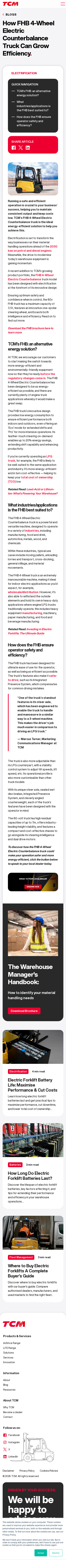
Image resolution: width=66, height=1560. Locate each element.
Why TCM (8, 1407)
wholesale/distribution (23, 592)
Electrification (24, 73)
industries (32, 530)
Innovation (9, 1362)
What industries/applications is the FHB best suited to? (34, 106)
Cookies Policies (49, 1471)
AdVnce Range (11, 1343)
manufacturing (32, 613)
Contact (8, 1417)
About (6, 1380)
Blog (5, 1385)
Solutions (8, 1352)
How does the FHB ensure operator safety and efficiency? (34, 121)
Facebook (11, 1435)
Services (8, 1357)
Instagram (11, 1442)
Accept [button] (40, 1552)
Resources (9, 1389)
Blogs (11, 14)
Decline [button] (55, 1552)
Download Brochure (24, 1010)
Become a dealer (13, 1412)
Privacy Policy (27, 1471)
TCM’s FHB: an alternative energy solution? (34, 93)
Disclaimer (8, 1471)
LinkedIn (10, 1457)
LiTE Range (9, 1348)
